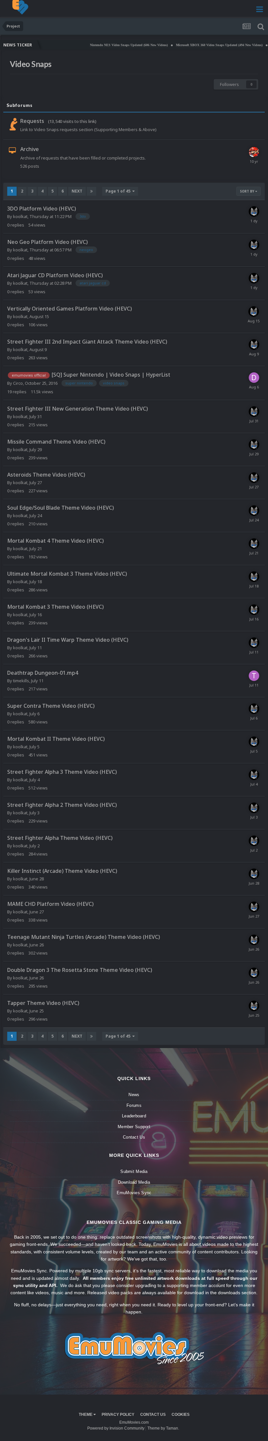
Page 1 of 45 (119, 191)
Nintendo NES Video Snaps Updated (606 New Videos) (108, 45)
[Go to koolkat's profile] (254, 211)
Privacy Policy (118, 1414)
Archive (29, 149)
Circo (18, 383)
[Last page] (91, 191)
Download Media (134, 1182)
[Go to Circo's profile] (254, 152)
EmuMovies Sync (134, 1192)
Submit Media (133, 1171)
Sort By (247, 191)
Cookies (181, 1414)
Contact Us (134, 1137)
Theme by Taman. (163, 1428)
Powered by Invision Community (115, 1428)
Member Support (134, 1126)
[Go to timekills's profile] (254, 675)
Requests (32, 121)
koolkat (20, 216)
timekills (21, 681)
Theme (86, 1414)
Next (77, 191)
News (133, 1094)
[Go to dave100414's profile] (254, 377)
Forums (134, 1105)
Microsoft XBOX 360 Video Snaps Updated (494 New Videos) (198, 45)
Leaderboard (134, 1115)
